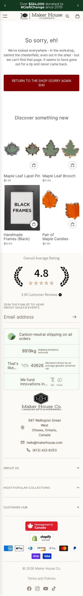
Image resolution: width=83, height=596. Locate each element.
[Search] (67, 16)
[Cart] (77, 16)
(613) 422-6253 (45, 450)
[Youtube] (45, 588)
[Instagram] (37, 588)
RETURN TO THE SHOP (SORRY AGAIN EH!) (41, 83)
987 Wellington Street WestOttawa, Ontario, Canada (44, 427)
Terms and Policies (41, 578)
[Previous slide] (5, 5)
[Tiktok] (53, 588)
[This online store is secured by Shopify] (41, 538)
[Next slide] (78, 5)
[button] (60, 295)
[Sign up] (74, 317)
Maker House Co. (48, 568)
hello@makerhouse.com (44, 442)
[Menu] (5, 16)
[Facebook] (29, 588)
